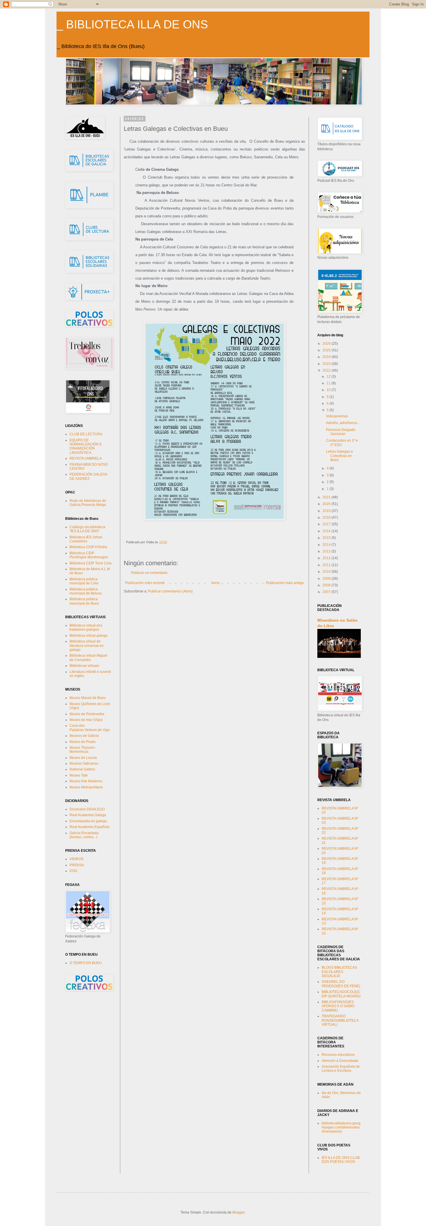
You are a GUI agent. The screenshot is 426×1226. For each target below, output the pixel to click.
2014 (327, 545)
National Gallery (82, 769)
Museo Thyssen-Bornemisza (83, 750)
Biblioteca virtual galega (89, 636)
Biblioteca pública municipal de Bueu (84, 601)
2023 (327, 364)
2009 (327, 579)
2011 (327, 565)
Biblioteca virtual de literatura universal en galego (87, 645)
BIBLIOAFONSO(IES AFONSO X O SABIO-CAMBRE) (338, 1006)
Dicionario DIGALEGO (87, 809)
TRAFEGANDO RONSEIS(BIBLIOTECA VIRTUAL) (340, 1020)
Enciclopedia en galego (88, 821)
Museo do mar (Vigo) (86, 720)
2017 (327, 524)
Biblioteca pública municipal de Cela (84, 581)
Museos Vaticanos (84, 763)
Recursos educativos (338, 1055)
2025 (327, 350)
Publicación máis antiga (285, 583)
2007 (327, 592)
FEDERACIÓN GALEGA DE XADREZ (88, 476)
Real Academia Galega (88, 815)
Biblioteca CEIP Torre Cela (91, 563)
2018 (327, 517)
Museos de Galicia (84, 736)
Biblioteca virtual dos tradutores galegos (86, 627)
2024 (327, 357)
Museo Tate (79, 775)
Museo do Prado (83, 742)
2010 (327, 572)
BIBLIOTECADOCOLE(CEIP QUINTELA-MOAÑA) (341, 994)
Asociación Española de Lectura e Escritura (341, 1069)
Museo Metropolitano (86, 787)
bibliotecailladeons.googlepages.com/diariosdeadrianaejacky (341, 1127)
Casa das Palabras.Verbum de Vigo (90, 728)
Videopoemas (337, 416)
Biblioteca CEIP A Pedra (88, 547)
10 (329, 390)
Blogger (238, 1212)
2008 (327, 585)
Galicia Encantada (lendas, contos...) (84, 835)
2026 (327, 344)
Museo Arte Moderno (86, 781)
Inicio (215, 583)
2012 (327, 558)
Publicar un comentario (149, 573)
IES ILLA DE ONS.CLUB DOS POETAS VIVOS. (341, 1160)
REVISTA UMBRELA (86, 458)
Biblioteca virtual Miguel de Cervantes (88, 658)
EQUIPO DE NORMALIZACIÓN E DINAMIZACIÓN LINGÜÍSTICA (86, 446)
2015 (327, 538)
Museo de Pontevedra (87, 714)
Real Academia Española (90, 827)
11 (329, 383)
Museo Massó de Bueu (88, 698)
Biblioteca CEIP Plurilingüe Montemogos (89, 555)
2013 (327, 551)
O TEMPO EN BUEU (86, 963)
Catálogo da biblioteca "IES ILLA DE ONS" (87, 529)
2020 (327, 504)
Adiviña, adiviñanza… (343, 423)
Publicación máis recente (145, 583)
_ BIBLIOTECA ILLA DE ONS (132, 24)
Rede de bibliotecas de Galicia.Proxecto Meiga (88, 503)
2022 (327, 370)
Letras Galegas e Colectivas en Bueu (339, 455)
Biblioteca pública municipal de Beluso (86, 591)
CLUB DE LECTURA (86, 434)
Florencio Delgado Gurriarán (340, 432)
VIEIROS (76, 859)
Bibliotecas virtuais (84, 666)
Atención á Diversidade (340, 1061)
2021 (327, 497)
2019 (327, 511)
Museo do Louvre (83, 758)
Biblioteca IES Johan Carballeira (86, 539)
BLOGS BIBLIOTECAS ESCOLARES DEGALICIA (339, 972)
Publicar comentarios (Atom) (170, 591)
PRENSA (77, 865)
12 (329, 377)
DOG (73, 871)
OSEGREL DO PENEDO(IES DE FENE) (341, 984)
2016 (327, 531)
